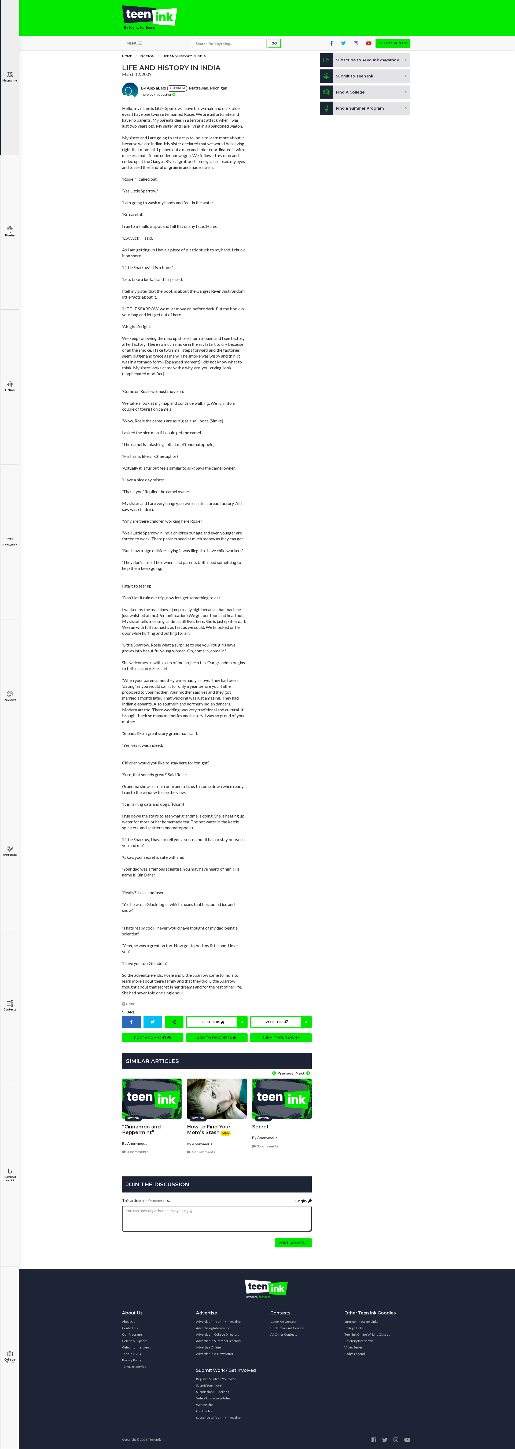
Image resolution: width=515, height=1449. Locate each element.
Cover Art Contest (283, 1322)
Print (129, 1004)
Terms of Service (134, 1367)
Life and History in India (184, 56)
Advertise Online (208, 1347)
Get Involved (205, 1411)
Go (274, 43)
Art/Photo (10, 855)
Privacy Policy (132, 1360)
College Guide (10, 1361)
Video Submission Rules (213, 1398)
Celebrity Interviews (136, 1347)
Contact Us (130, 1328)
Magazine (9, 80)
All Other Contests (283, 1334)
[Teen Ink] (155, 17)
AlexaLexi (156, 87)
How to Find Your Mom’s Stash (208, 1129)
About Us (128, 1322)
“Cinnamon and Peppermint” (141, 1129)
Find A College (350, 92)
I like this (222, 1022)
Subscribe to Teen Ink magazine (218, 1417)
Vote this (286, 1022)
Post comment (293, 1243)
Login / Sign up (393, 43)
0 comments (137, 1152)
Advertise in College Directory (217, 1334)
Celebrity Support (134, 1341)
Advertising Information (213, 1328)
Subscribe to (367, 60)
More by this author (156, 94)
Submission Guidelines (212, 1392)
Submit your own (280, 1038)
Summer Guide (9, 1178)
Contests (9, 1009)
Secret (260, 1127)
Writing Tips (204, 1405)
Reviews (10, 700)
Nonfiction (9, 545)
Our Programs (132, 1334)
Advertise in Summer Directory (218, 1341)
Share (128, 1012)
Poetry (10, 235)
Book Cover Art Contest (287, 1328)
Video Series (353, 1347)
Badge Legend (354, 1354)
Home (127, 56)
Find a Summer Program (360, 108)
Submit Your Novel (209, 1385)
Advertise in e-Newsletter (214, 1354)
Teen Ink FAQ (131, 1354)
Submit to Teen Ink (354, 76)
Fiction (10, 390)
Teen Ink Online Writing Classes (367, 1334)
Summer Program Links (361, 1322)
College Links (353, 1328)
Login (301, 1201)
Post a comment (150, 1038)
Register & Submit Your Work (216, 1379)
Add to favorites (215, 1038)
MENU (132, 43)
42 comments (203, 1152)
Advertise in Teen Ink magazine (218, 1322)
